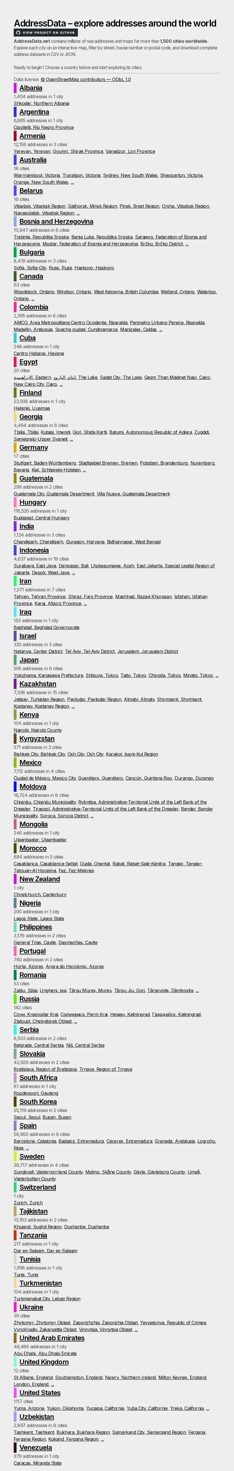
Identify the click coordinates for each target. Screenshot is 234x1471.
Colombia (33, 307)
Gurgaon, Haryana (85, 542)
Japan (29, 660)
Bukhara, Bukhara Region (83, 1432)
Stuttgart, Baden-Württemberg (45, 463)
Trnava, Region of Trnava (105, 1069)
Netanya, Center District (38, 651)
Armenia (32, 136)
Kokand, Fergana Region (73, 1439)
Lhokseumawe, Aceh (112, 566)
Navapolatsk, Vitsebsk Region (44, 213)
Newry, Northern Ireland (130, 1377)
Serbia (29, 1029)
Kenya (29, 714)
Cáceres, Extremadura (129, 1141)
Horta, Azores (28, 966)
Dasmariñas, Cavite (77, 942)
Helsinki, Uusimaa (32, 408)
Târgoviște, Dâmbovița (170, 990)
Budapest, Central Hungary (42, 518)
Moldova (32, 786)
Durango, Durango (194, 778)
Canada (31, 276)
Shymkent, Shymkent (179, 699)
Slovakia (32, 1053)
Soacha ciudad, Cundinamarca (86, 329)
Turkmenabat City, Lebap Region (47, 1298)
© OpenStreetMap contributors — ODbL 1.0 (86, 79)
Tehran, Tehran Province (40, 596)
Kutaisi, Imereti (55, 432)
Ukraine (31, 1307)
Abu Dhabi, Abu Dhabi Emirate (45, 1353)
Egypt (28, 362)
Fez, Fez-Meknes (76, 870)
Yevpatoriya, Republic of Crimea (173, 1322)
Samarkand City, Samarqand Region (149, 1432)
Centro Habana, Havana (39, 353)
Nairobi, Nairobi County (38, 730)
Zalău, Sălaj (25, 990)
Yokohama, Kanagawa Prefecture (48, 675)
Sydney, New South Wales (130, 175)
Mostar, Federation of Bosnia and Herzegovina (90, 244)
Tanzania (33, 1235)
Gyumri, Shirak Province (78, 151)
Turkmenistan (40, 1283)
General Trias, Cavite (35, 942)
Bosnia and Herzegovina (56, 221)
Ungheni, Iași (53, 990)
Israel (27, 636)
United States (40, 1393)
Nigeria (30, 903)
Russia (29, 999)
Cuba (27, 338)
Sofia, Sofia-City (30, 268)
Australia (33, 160)
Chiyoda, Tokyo (165, 675)
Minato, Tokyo (198, 675)
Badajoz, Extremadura (81, 1141)
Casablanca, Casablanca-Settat (45, 864)
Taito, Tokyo (133, 675)
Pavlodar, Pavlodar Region (94, 699)
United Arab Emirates (51, 1338)
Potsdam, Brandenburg (163, 463)
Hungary (32, 502)
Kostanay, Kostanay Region (41, 706)
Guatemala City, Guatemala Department (54, 494)
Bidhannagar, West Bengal (133, 542)
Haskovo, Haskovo (94, 268)
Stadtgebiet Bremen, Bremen (108, 463)
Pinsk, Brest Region (139, 206)
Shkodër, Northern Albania (41, 103)
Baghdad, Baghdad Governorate (47, 627)
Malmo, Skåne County (108, 1172)
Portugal (32, 951)
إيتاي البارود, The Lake (75, 377)
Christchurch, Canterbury (40, 894)
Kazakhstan (37, 684)
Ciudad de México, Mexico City (45, 778)
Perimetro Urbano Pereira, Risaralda (167, 322)
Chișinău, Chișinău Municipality (45, 802)
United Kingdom (44, 1362)
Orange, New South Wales (41, 182)
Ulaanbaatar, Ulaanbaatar (40, 840)
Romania (32, 975)
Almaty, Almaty (139, 699)
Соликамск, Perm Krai (83, 1014)
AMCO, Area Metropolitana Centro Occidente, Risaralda (70, 322)
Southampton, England (78, 1377)
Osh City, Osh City (85, 754)
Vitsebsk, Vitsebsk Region (39, 206)
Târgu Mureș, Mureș (90, 990)
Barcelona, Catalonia (35, 1141)
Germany (33, 447)
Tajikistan (33, 1211)
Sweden (32, 1156)
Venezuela (35, 1447)
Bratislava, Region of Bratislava (45, 1069)
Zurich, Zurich (28, 1203)
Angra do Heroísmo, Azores (75, 966)
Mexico (30, 762)
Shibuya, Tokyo (102, 675)
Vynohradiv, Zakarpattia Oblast (45, 1329)
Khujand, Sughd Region (38, 1227)
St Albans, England (33, 1377)
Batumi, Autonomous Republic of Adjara (150, 432)
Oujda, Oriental (95, 864)
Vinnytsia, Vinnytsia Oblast (105, 1329)
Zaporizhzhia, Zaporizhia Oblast (105, 1322)
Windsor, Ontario (74, 292)
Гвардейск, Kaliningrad (176, 1014)
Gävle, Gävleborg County (159, 1172)
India (26, 526)
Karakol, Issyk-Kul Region (132, 754)
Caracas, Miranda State (37, 1463)
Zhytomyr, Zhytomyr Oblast (42, 1322)
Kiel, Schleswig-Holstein (56, 470)
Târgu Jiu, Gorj (129, 990)
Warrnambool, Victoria (37, 175)
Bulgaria (32, 252)
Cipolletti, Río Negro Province (44, 127)
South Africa (38, 1077)
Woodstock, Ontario (34, 292)
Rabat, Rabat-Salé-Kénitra (139, 864)
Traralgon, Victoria (81, 175)
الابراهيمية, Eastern (32, 377)
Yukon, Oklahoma (65, 1408)
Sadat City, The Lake (121, 377)
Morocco (33, 848)
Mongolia (33, 824)
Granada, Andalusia (175, 1141)
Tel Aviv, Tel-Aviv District (90, 651)
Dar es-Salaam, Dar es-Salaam (45, 1251)
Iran (25, 581)
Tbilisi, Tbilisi (26, 432)
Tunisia (30, 1259)
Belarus (31, 190)
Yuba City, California (147, 1408)
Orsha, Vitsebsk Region (185, 206)
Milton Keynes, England (182, 1377)
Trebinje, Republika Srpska (41, 237)
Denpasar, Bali (73, 566)
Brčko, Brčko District (161, 244)
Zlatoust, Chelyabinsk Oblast (43, 1021)
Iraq (25, 612)
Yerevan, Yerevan (32, 151)
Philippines (35, 927)
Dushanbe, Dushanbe (86, 1227)
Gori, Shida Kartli (90, 432)
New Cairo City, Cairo (35, 384)
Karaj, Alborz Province (58, 603)
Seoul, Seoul (27, 1117)
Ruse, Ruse (60, 268)
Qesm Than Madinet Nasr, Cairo (177, 377)
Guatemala (36, 478)
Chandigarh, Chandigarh (38, 542)
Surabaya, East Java (35, 566)
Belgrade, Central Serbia (38, 1045)
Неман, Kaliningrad (130, 1014)
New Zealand (39, 879)
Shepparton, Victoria (181, 175)
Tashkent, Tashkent (34, 1432)
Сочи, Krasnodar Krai (36, 1014)
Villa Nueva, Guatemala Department (133, 494)
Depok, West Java (50, 572)
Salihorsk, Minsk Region (92, 206)
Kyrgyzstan (37, 738)
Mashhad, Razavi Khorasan (143, 596)
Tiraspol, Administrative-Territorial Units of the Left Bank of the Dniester (105, 809)
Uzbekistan (36, 1416)
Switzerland (37, 1187)
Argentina (34, 112)
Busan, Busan (57, 1117)
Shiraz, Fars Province (90, 596)
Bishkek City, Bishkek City (39, 754)
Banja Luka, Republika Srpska (102, 237)
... (72, 182)
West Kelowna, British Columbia (126, 292)
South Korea (38, 1101)
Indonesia (34, 550)
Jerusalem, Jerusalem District (147, 651)
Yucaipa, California (105, 1408)
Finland (30, 392)
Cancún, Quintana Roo (149, 778)
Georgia (31, 416)
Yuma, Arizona (29, 1408)
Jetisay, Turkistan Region (39, 699)
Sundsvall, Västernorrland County (48, 1172)
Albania (30, 88)
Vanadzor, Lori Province (130, 151)
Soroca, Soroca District (64, 816)
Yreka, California (187, 1408)
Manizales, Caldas (138, 329)
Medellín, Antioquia (33, 329)
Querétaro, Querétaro (100, 778)
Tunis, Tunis (26, 1274)
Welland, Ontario (177, 292)
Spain (28, 1125)
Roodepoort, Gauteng (36, 1093)
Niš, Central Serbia (85, 1045)
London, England (31, 1384)
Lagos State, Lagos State (39, 918)
